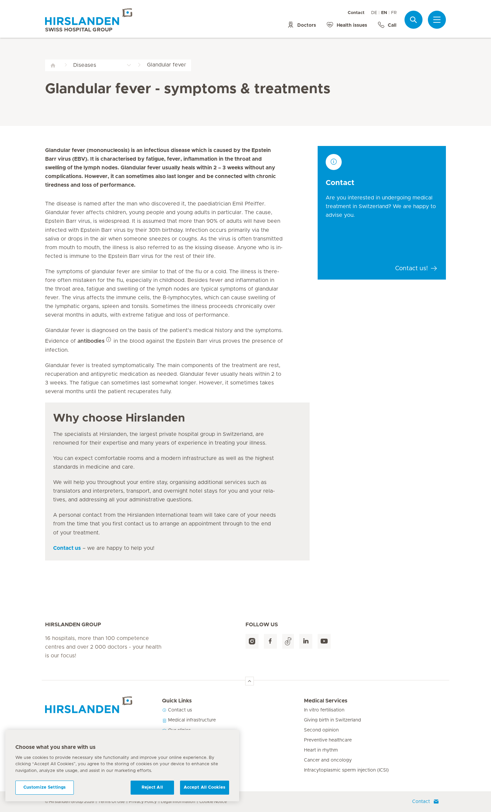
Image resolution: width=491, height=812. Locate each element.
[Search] (414, 19)
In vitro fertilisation (324, 710)
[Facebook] (270, 641)
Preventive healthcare (328, 740)
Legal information (178, 802)
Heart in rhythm (321, 750)
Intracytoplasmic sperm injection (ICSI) (346, 770)
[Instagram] (252, 641)
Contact (356, 13)
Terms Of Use (111, 802)
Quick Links (177, 700)
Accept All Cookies (204, 787)
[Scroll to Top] (250, 681)
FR (393, 13)
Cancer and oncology (328, 760)
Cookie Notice (213, 802)
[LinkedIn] (305, 641)
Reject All (152, 787)
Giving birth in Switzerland (332, 720)
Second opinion (321, 730)
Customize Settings (44, 787)
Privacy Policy (143, 802)
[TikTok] (288, 641)
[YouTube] (324, 641)
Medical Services (325, 700)
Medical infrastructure (191, 720)
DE (374, 13)
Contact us (179, 710)
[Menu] (437, 20)
